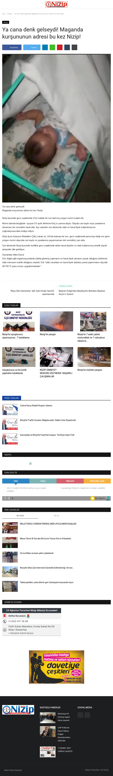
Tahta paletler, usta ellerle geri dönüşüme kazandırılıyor (47, 582)
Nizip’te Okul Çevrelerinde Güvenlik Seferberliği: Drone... (47, 568)
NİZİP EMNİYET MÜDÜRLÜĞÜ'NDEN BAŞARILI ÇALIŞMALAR (56, 373)
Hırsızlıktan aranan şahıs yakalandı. (37, 553)
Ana (3, 14)
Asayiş (9, 14)
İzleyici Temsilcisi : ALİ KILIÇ (97, 769)
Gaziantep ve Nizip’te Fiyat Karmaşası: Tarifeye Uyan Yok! (47, 435)
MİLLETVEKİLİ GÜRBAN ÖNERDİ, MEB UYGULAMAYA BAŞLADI (48, 524)
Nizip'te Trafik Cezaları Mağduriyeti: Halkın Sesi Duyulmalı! (48, 420)
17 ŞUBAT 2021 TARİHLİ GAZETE (65, 749)
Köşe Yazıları (11, 398)
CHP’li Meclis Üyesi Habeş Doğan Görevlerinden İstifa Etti (64, 734)
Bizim (7, 770)
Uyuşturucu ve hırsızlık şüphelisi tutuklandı (14, 372)
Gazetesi (18, 770)
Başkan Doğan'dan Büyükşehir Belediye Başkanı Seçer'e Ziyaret (82, 292)
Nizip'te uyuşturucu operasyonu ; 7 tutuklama (15, 336)
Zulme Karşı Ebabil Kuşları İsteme (36, 405)
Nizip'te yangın (48, 334)
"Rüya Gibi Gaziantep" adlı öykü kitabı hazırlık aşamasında (32, 292)
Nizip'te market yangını (90, 370)
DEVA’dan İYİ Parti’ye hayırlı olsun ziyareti (64, 717)
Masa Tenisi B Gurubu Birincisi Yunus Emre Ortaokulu (46, 538)
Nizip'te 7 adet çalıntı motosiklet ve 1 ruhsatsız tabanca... (91, 337)
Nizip (12, 770)
